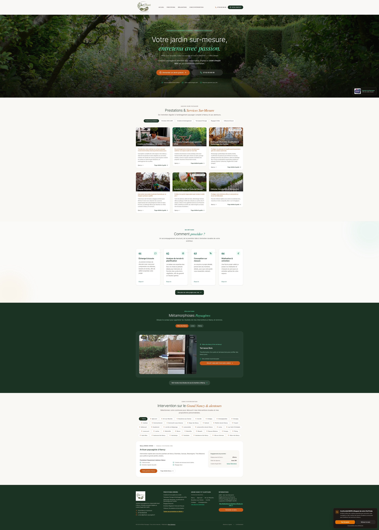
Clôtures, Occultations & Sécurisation (173, 508)
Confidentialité (239, 524)
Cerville (208, 500)
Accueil (161, 7)
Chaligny (193, 502)
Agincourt (199, 497)
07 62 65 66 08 (142, 512)
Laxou (192, 326)
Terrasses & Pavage (201, 121)
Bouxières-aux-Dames (197, 500)
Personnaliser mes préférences (355, 525)
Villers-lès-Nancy (182, 326)
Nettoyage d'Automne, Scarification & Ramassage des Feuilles (173, 500)
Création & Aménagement (184, 121)
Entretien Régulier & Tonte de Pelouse (173, 506)
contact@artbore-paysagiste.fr (146, 515)
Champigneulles (202, 502)
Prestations (171, 7)
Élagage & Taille (215, 121)
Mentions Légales (227, 524)
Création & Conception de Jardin (172, 495)
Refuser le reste (365, 522)
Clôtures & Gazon (229, 121)
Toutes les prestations (151, 121)
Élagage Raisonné (168, 503)
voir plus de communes (197, 504)
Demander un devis (230, 510)
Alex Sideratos (171, 524)
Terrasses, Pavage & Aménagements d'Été (175, 497)
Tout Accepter (345, 522)
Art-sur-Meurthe (209, 497)
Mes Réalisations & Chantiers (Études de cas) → (231, 504)
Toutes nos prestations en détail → (173, 511)
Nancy (200, 326)
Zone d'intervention (196, 7)
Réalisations (182, 7)
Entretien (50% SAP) (167, 121)
